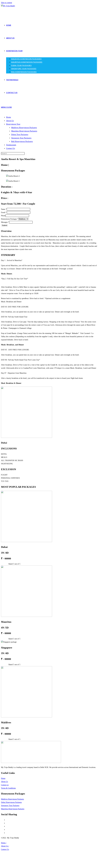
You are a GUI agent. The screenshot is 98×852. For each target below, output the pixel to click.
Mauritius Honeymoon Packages (24, 131)
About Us (10, 121)
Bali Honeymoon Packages (22, 141)
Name (4, 209)
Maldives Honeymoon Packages (24, 128)
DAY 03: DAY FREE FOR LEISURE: (15, 307)
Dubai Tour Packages (19, 134)
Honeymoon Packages (9, 219)
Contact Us (10, 148)
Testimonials (11, 145)
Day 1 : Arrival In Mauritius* (11, 260)
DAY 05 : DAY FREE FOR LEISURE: (15, 350)
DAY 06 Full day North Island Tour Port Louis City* (20, 360)
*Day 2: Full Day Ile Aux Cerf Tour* (14, 279)
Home (8, 117)
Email (4, 212)
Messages (5, 222)
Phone (3, 216)
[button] (49, 260)
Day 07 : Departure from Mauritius (13, 373)
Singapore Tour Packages (21, 138)
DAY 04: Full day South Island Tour (14, 317)
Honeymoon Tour (13, 124)
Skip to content (6, 3)
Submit (4, 225)
